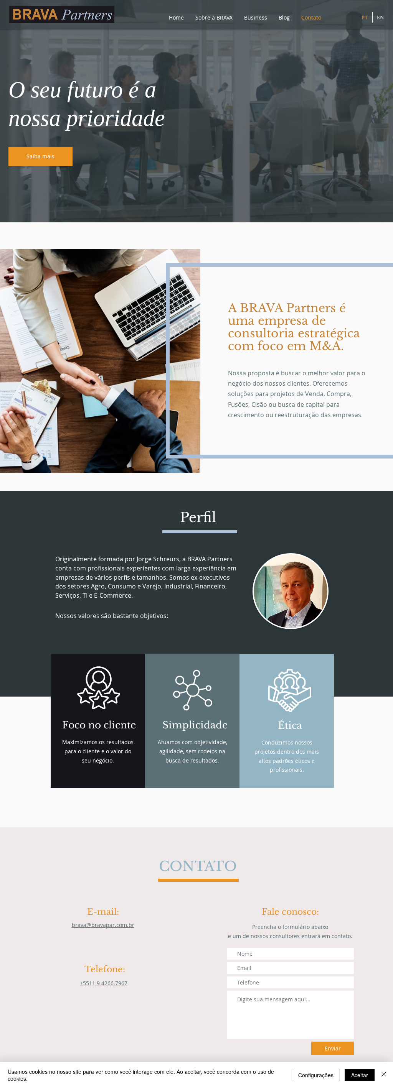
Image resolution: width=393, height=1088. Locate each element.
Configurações (316, 1075)
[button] (214, 17)
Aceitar (359, 1075)
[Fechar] (383, 1075)
